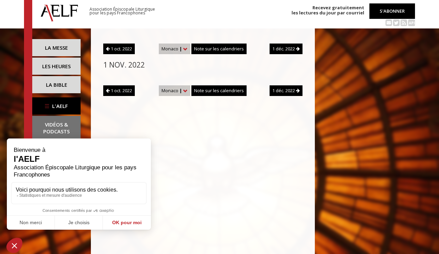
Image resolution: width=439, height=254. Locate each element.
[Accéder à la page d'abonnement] (388, 22)
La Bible (56, 84)
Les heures (56, 66)
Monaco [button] (172, 49)
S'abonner (392, 11)
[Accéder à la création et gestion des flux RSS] (404, 22)
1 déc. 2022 (284, 49)
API (412, 23)
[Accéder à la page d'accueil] (59, 11)
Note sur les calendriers (219, 49)
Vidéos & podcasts (56, 128)
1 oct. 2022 (121, 49)
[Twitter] (396, 22)
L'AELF (59, 105)
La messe (56, 47)
